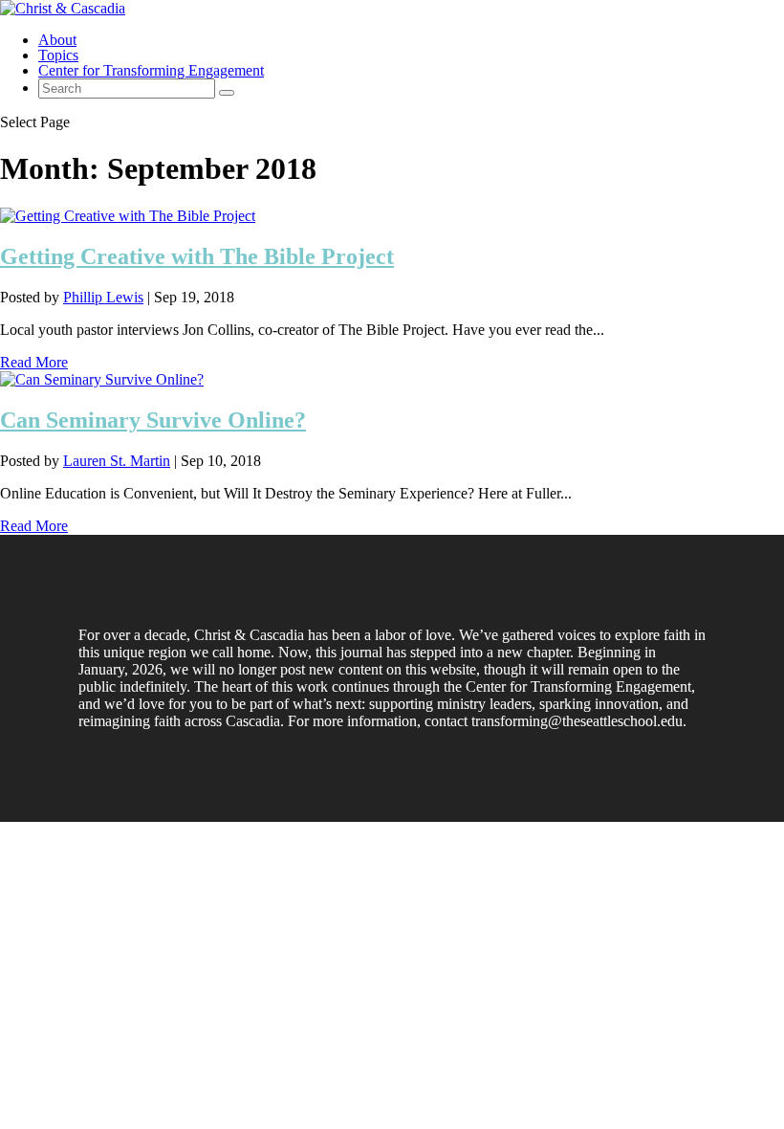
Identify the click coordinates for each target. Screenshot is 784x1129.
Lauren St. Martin (116, 461)
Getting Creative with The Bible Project (197, 256)
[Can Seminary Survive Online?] (102, 379)
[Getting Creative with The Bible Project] (127, 216)
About (57, 40)
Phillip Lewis (103, 297)
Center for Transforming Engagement (151, 70)
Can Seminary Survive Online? (153, 420)
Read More (34, 362)
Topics (58, 55)
